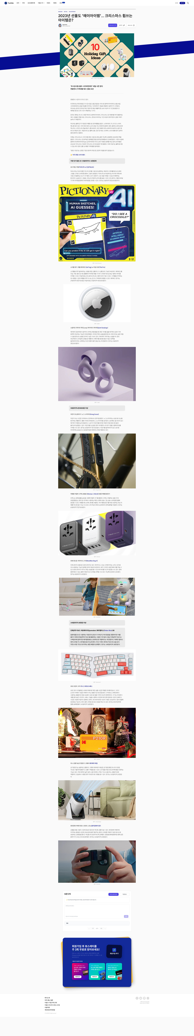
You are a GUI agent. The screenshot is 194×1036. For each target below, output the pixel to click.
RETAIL (65, 11)
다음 (101, 928)
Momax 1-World (92, 494)
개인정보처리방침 (50, 1010)
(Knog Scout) (94, 414)
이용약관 (47, 1007)
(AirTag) (88, 267)
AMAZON (60, 11)
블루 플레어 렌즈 (96, 826)
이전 (93, 928)
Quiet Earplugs (103, 328)
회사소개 (47, 998)
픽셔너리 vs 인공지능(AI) (86, 167)
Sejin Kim (65, 24)
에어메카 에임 (93, 763)
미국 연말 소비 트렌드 (79, 155)
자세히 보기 (77, 976)
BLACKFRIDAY (72, 11)
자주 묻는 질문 (49, 1000)
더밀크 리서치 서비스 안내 (52, 1005)
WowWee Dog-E (91, 561)
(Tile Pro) (102, 267)
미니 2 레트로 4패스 (86, 686)
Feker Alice (108, 630)
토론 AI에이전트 (113, 894)
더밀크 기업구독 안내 (51, 1003)
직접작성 (125, 894)
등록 (126, 916)
